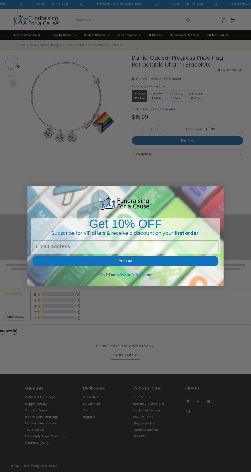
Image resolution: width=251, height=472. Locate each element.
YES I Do (125, 261)
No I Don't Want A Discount (125, 274)
